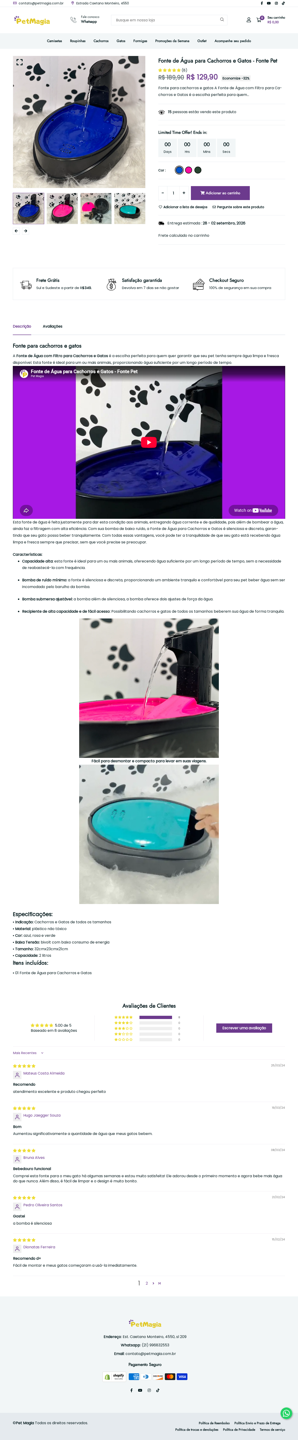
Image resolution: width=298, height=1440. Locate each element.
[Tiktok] (283, 3)
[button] (170, 70)
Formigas (140, 40)
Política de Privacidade (239, 1429)
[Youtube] (269, 3)
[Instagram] (276, 3)
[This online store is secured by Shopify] (115, 1376)
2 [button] (147, 1283)
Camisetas (54, 40)
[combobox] (169, 20)
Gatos (121, 40)
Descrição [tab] (22, 326)
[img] (24, 1066)
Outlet (202, 40)
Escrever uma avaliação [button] (244, 1028)
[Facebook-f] (261, 3)
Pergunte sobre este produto (240, 207)
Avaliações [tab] (52, 326)
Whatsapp (89, 21)
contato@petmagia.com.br (41, 3)
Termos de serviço (272, 1429)
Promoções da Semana (172, 40)
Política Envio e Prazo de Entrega (257, 1423)
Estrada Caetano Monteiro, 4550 (102, 3)
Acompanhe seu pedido (233, 40)
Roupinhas (77, 40)
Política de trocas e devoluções (196, 1429)
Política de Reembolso (214, 1423)
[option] (79, 122)
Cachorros (101, 40)
